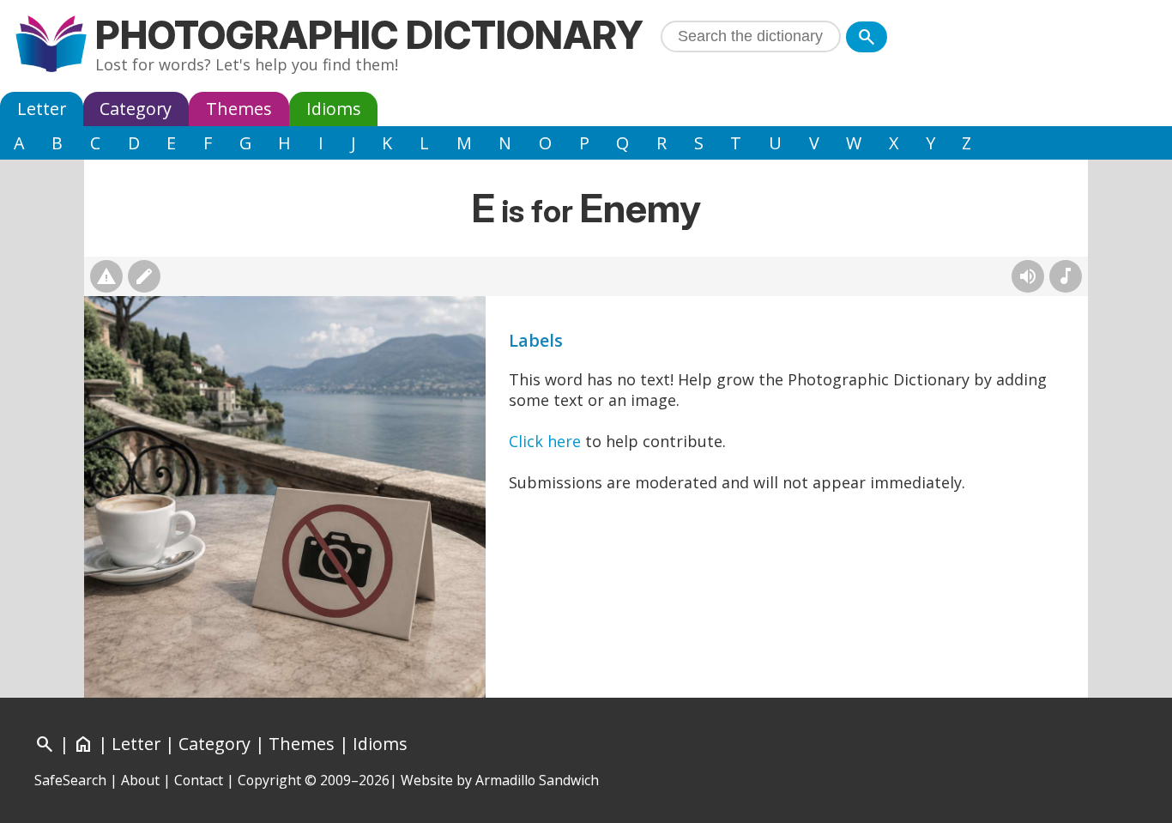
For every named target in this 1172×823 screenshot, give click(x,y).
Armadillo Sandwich (537, 780)
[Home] (51, 45)
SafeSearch (70, 780)
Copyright (269, 780)
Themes (239, 108)
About (140, 780)
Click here (545, 441)
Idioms (333, 108)
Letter (41, 108)
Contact (198, 780)
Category (136, 108)
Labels (536, 340)
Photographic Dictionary (369, 34)
